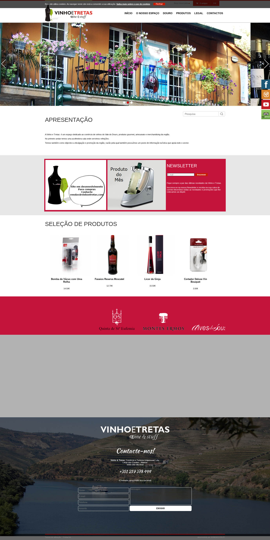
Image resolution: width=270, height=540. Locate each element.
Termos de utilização (53, 537)
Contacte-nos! (135, 450)
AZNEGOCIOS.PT (218, 537)
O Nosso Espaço (147, 13)
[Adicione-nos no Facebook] (265, 84)
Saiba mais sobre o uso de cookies (133, 4)
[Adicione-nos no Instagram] (265, 94)
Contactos (215, 13)
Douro (167, 13)
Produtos (183, 13)
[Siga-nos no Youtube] (265, 104)
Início (128, 13)
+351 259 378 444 (135, 471)
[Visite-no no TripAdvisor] (265, 114)
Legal (198, 13)
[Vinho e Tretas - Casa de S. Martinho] (68, 21)
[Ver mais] (70, 274)
